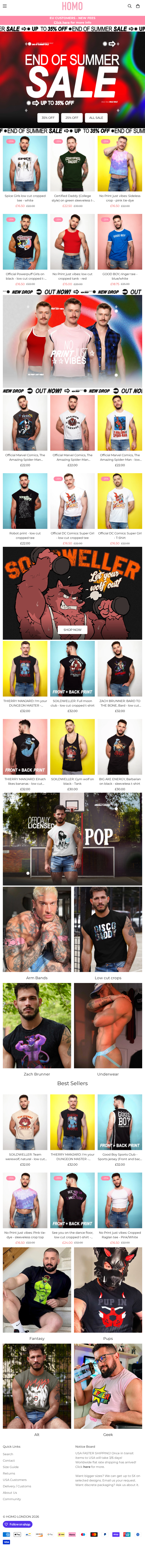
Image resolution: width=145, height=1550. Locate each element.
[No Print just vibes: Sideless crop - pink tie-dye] (120, 163)
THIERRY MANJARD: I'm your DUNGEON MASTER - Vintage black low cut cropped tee (25, 703)
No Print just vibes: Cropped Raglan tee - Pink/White (120, 1235)
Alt (36, 1434)
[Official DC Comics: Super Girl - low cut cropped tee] (72, 501)
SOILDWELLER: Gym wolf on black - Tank (72, 781)
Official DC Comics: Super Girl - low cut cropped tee (72, 536)
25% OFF (72, 118)
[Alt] (37, 1386)
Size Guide (11, 1467)
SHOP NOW (73, 630)
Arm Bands (37, 978)
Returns (9, 1473)
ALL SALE (96, 118)
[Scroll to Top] (137, 1529)
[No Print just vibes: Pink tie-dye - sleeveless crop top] (25, 1200)
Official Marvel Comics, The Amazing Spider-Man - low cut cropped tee (120, 457)
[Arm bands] (37, 929)
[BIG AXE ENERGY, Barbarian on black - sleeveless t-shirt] (120, 747)
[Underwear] (108, 1025)
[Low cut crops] (108, 929)
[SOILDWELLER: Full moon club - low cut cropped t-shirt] (72, 669)
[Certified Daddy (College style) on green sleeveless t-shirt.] (72, 163)
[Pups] (108, 1290)
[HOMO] (72, 6)
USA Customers (15, 1480)
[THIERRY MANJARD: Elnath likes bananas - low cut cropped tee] (25, 747)
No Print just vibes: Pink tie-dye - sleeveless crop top (25, 1235)
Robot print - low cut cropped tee (25, 536)
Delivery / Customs (17, 1486)
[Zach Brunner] (37, 1025)
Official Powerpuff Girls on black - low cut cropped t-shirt (25, 276)
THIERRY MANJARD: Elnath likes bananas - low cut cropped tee (25, 781)
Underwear (108, 1074)
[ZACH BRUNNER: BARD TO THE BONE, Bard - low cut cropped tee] (120, 669)
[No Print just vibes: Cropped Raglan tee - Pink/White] (120, 1200)
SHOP (72, 378)
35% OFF (48, 118)
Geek (108, 1434)
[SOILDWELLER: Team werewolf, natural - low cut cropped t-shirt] (25, 1122)
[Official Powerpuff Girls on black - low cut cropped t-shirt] (25, 242)
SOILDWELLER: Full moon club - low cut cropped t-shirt (73, 703)
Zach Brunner (37, 1074)
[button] (137, 6)
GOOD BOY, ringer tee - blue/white (120, 276)
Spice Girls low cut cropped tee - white (25, 198)
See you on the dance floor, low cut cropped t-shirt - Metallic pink (72, 1235)
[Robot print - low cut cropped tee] (25, 501)
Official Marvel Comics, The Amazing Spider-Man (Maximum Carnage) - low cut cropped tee (72, 457)
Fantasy (37, 1338)
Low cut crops (108, 978)
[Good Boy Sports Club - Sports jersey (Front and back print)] (120, 1122)
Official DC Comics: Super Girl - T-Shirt (120, 536)
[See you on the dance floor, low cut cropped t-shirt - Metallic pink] (72, 1200)
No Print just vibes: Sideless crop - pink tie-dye (119, 198)
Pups (108, 1338)
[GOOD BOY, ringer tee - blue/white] (120, 242)
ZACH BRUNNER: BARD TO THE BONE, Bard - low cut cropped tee (119, 703)
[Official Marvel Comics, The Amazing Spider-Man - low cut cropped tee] (120, 423)
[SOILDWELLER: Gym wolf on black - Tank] (72, 747)
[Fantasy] (37, 1290)
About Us (10, 1492)
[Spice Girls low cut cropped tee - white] (25, 163)
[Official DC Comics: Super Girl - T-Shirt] (120, 501)
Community (12, 1499)
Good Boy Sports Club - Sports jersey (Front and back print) (120, 1157)
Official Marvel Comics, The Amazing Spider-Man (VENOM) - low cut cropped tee (25, 457)
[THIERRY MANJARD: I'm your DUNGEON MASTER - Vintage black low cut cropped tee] (25, 669)
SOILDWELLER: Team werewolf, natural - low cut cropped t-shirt (25, 1157)
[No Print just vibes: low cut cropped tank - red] (72, 242)
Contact (9, 1460)
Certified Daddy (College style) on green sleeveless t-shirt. (72, 198)
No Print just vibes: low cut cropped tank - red (72, 276)
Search (8, 1454)
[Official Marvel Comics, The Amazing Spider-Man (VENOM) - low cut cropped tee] (25, 423)
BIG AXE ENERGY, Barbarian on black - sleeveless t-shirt (120, 781)
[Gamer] (108, 1386)
